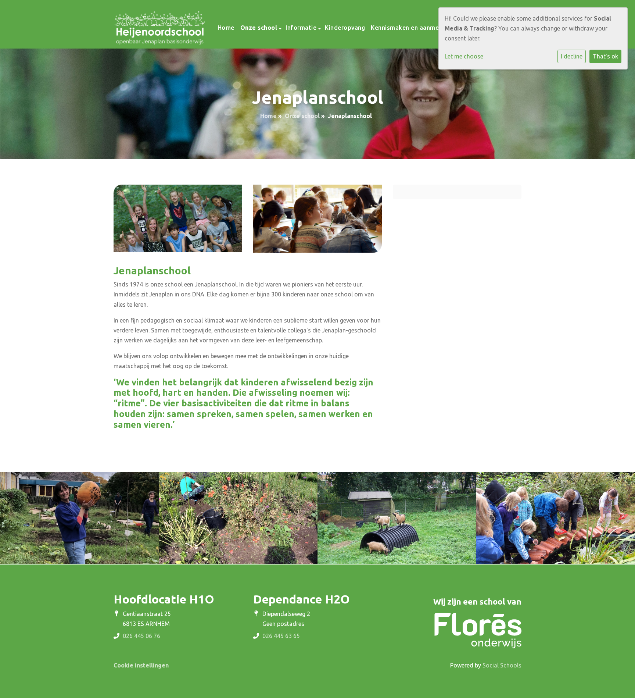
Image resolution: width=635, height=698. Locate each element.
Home (226, 27)
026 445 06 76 (141, 636)
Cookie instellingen (141, 665)
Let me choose (464, 56)
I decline (571, 56)
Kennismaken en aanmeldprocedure (423, 27)
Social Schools (501, 665)
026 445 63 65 (281, 636)
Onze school (259, 27)
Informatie (302, 27)
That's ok (605, 56)
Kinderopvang (345, 27)
